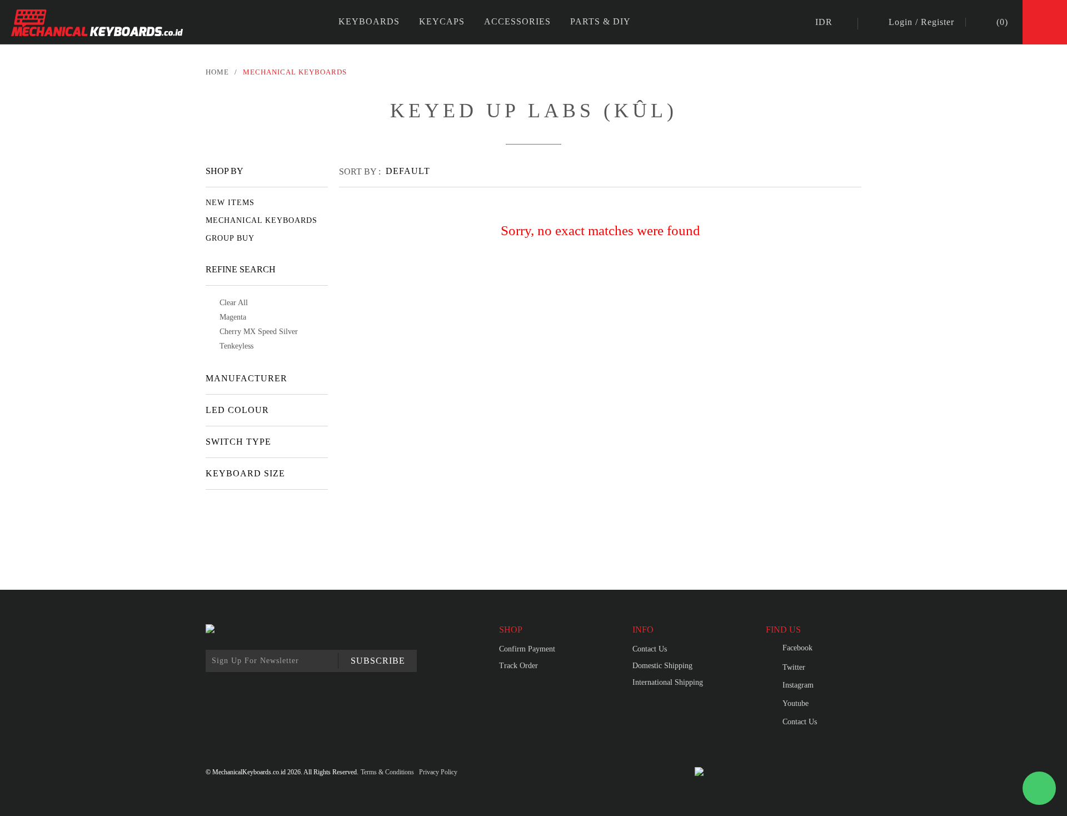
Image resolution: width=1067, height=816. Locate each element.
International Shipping (667, 682)
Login (901, 22)
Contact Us (649, 649)
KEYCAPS (442, 21)
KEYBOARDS (369, 21)
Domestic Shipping (662, 665)
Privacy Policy (438, 772)
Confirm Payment (527, 649)
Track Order (518, 665)
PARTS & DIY (600, 21)
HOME (217, 72)
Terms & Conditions (387, 772)
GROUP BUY (230, 238)
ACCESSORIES (517, 21)
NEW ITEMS (230, 202)
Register (937, 22)
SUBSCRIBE (378, 660)
